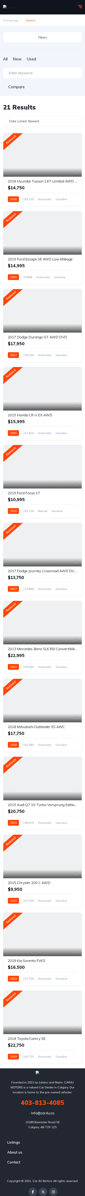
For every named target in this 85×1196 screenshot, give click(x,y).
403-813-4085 (42, 1103)
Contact (13, 1162)
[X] (43, 1192)
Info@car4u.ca (42, 1113)
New (17, 59)
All (5, 59)
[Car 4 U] (10, 7)
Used (31, 59)
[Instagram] (53, 1192)
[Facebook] (32, 1192)
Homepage (11, 20)
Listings (13, 1142)
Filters (42, 37)
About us (14, 1152)
